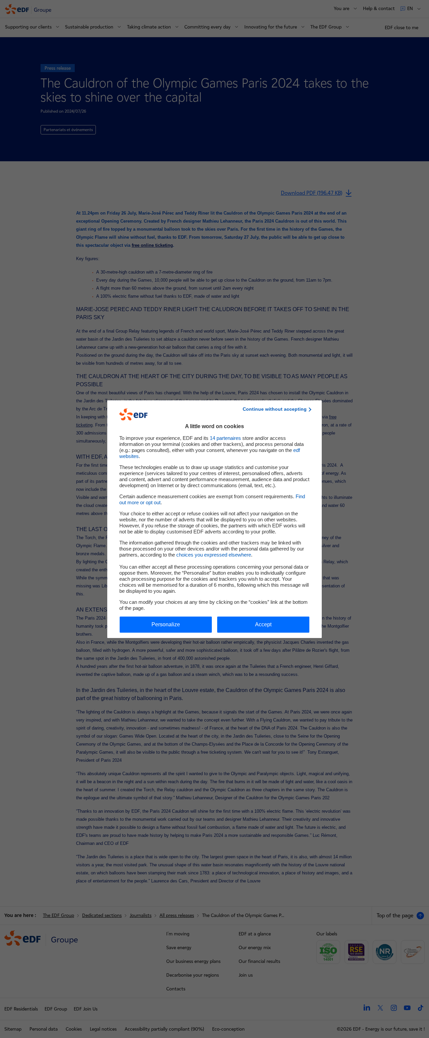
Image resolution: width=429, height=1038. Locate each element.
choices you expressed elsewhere (213, 555)
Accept (263, 624)
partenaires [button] (225, 438)
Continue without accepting (275, 409)
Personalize (165, 624)
